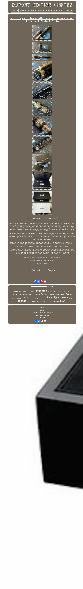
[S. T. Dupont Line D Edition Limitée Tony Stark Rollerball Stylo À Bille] (42, 32)
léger (60, 290)
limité (49, 297)
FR (44, 318)
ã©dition (42, 298)
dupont (22, 300)
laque (20, 291)
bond (31, 298)
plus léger (23, 294)
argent (32, 291)
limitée (63, 301)
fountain (15, 291)
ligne (56, 297)
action (48, 301)
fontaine (41, 290)
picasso (13, 298)
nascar (19, 298)
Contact (42, 310)
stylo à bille (35, 301)
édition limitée (40, 294)
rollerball (25, 298)
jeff (70, 297)
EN (40, 318)
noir (29, 301)
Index (42, 307)
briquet (70, 294)
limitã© (43, 301)
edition (65, 291)
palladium (54, 301)
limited (36, 298)
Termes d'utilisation (42, 315)
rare (54, 291)
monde (24, 291)
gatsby (69, 291)
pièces (28, 291)
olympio (51, 294)
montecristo (59, 295)
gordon (64, 297)
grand (50, 291)
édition (14, 293)
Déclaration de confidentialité (42, 312)
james (30, 294)
